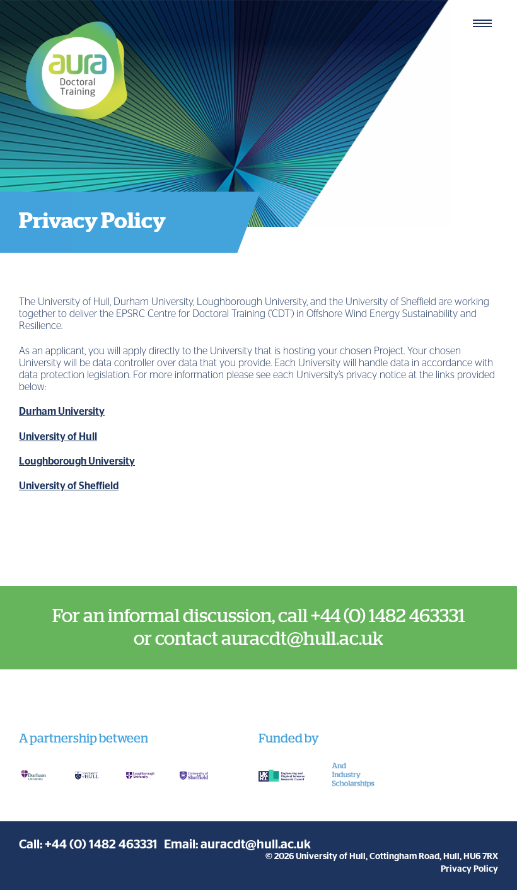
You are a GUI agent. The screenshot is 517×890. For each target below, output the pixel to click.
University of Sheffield (69, 486)
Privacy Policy (469, 869)
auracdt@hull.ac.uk (255, 844)
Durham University (62, 412)
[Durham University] (33, 775)
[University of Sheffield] (194, 776)
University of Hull (58, 437)
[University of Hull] (87, 775)
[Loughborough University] (140, 775)
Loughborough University (77, 461)
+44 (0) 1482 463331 (101, 844)
